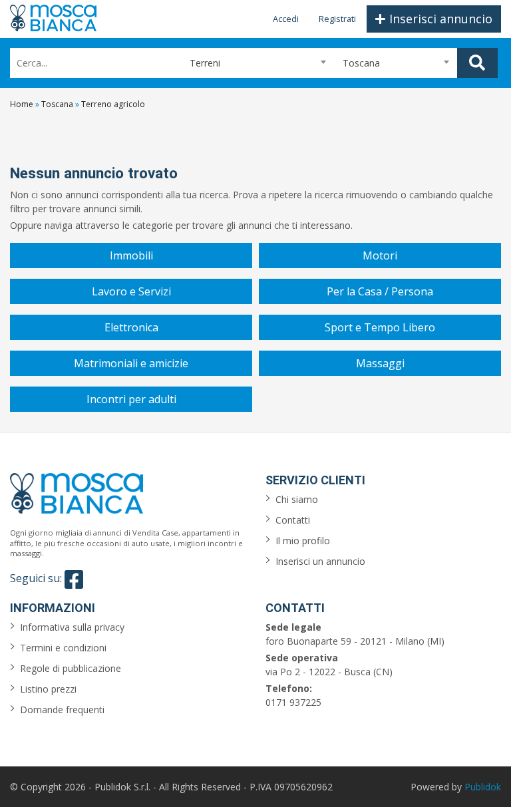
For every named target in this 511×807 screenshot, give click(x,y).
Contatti (292, 520)
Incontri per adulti (131, 399)
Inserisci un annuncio (320, 561)
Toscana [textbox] (361, 63)
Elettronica (131, 327)
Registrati (337, 19)
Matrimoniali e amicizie (131, 363)
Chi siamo (296, 499)
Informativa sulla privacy (72, 627)
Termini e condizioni (63, 647)
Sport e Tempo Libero (380, 327)
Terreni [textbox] (199, 63)
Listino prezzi (48, 689)
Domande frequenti (62, 709)
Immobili (131, 255)
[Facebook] (74, 579)
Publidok (482, 786)
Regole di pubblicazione (70, 668)
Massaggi (380, 363)
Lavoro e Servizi (131, 291)
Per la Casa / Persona (380, 291)
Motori (380, 255)
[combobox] (252, 63)
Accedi (286, 19)
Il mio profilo (302, 540)
